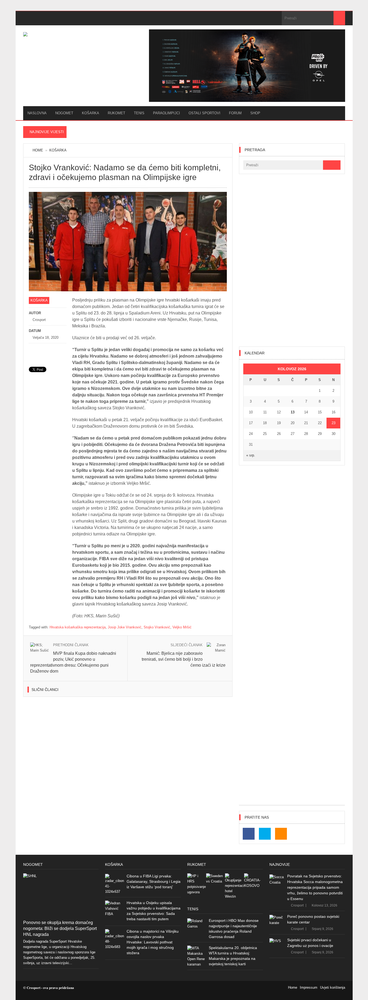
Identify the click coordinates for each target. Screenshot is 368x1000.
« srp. (250, 455)
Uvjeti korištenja (332, 987)
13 (292, 412)
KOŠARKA (90, 113)
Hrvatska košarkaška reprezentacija (78, 627)
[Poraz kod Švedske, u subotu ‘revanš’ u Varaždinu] (215, 882)
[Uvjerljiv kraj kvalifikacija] (253, 882)
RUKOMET (116, 113)
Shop (255, 113)
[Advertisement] (292, 260)
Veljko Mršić (182, 627)
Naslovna (37, 113)
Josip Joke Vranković (124, 627)
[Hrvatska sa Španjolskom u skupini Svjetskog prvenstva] (196, 884)
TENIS (139, 113)
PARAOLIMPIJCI (166, 113)
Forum (235, 113)
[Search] (339, 18)
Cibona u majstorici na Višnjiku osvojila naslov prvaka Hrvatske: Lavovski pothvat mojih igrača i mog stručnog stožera (153, 942)
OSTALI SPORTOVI (204, 113)
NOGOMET (64, 113)
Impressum (308, 987)
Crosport (297, 905)
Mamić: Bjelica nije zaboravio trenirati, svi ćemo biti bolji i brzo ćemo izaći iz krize (183, 659)
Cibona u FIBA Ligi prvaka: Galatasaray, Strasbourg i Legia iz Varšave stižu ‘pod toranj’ (153, 881)
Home (38, 150)
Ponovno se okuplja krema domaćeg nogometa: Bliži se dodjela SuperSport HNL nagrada (60, 928)
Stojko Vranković (157, 627)
